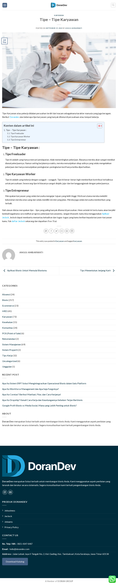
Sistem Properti (10, 349)
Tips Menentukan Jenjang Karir (95, 270)
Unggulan (7, 366)
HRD (4, 311)
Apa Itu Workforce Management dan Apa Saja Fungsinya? (30, 389)
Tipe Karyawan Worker (20, 136)
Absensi (6, 294)
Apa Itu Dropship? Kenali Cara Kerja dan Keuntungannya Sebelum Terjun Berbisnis (42, 400)
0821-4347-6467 (25, 544)
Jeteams (8, 521)
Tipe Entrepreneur (18, 140)
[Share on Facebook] (51, 231)
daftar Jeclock (18, 221)
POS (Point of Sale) (11, 333)
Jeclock (8, 516)
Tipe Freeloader (17, 133)
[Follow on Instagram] (4, 492)
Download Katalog (15, 561)
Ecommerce (8, 305)
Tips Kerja (7, 355)
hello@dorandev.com (19, 549)
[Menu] (4, 5)
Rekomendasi (9, 338)
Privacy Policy (11, 527)
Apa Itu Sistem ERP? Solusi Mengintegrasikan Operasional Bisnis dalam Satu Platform (44, 383)
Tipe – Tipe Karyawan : (16, 130)
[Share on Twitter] (56, 231)
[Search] (113, 5)
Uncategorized (9, 361)
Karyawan (59, 15)
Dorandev (14, 117)
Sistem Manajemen (11, 344)
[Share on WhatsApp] (46, 231)
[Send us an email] (10, 492)
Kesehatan (7, 322)
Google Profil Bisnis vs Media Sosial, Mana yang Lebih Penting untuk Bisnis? (39, 405)
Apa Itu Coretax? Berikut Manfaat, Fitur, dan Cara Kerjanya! (31, 394)
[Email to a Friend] (61, 231)
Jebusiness (9, 510)
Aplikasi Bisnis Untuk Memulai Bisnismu (27, 270)
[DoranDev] (59, 5)
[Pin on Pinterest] (66, 231)
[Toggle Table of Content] (98, 125)
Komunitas (7, 327)
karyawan (78, 241)
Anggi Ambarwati (73, 28)
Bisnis (5, 300)
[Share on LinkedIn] (72, 231)
